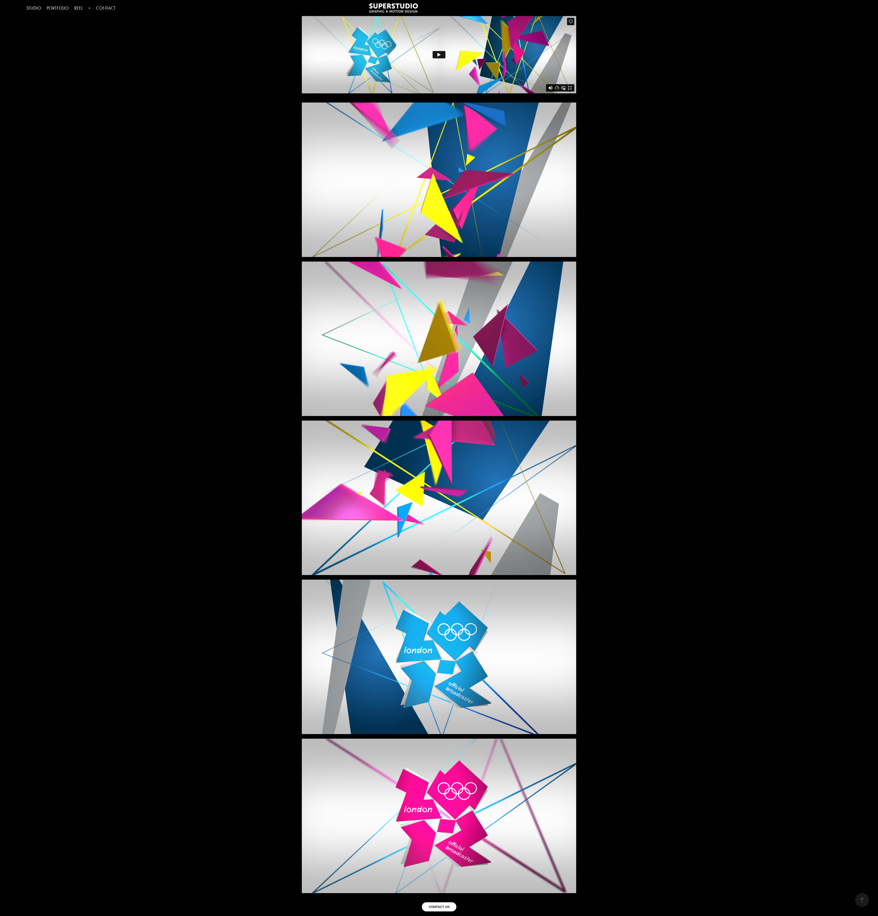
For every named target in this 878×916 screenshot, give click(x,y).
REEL (78, 8)
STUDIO (33, 8)
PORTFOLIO (58, 8)
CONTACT (106, 8)
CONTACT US (439, 907)
